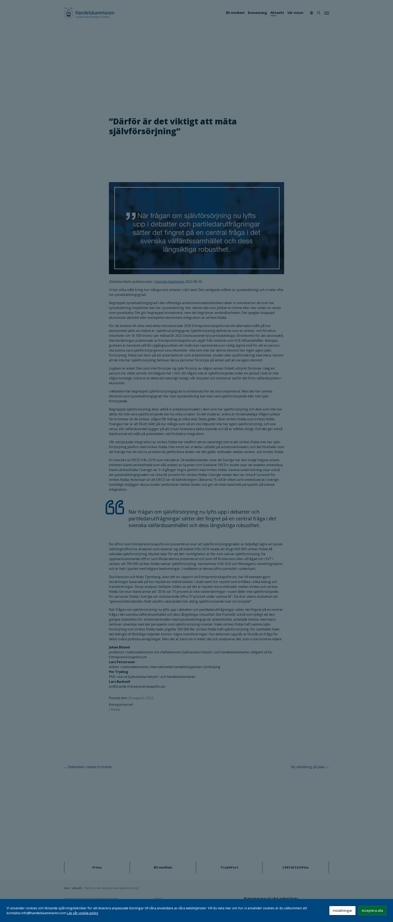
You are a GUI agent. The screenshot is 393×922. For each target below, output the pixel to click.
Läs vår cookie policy (82, 913)
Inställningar (342, 910)
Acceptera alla (372, 910)
